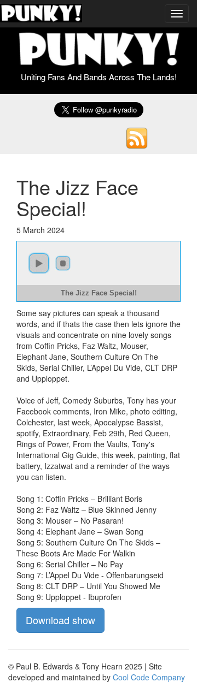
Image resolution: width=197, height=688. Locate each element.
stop (63, 263)
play (39, 263)
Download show (60, 620)
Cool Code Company (149, 677)
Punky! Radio (41, 13)
